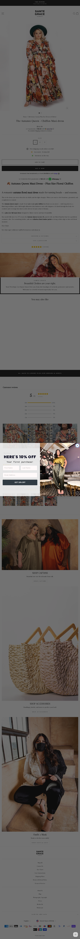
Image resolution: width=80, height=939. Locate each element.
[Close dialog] (77, 445)
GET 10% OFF (20, 482)
